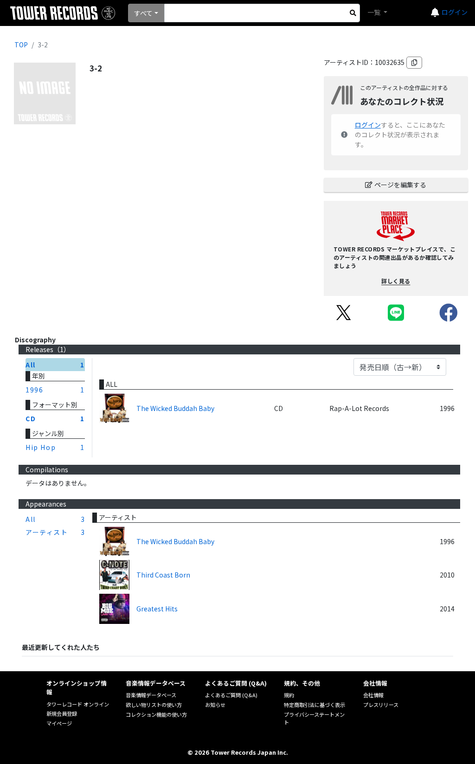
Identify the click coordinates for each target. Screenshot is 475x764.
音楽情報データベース (151, 695)
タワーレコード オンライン (77, 704)
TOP (21, 44)
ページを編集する (400, 184)
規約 (289, 695)
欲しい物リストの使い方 (154, 704)
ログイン (455, 12)
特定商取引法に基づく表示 (314, 704)
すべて (143, 13)
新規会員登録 (61, 713)
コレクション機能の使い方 (156, 714)
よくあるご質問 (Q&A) (231, 695)
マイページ (59, 723)
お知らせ (215, 704)
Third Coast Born (163, 574)
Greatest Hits (157, 608)
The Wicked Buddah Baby (175, 408)
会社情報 (373, 695)
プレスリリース (380, 704)
